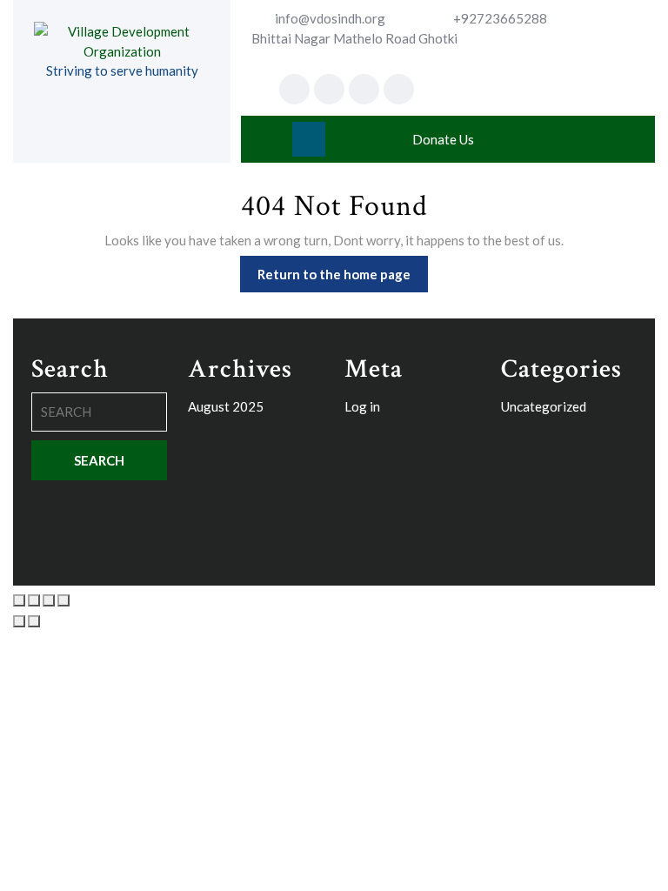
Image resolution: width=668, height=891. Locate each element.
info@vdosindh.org (330, 18)
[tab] (308, 139)
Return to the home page (342, 269)
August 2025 (226, 406)
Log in (362, 406)
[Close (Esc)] (63, 600)
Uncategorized (543, 406)
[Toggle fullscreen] (34, 600)
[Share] (49, 600)
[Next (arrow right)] (34, 621)
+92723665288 (500, 18)
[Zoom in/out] (19, 600)
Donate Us (443, 139)
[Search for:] (99, 416)
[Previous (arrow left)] (19, 621)
